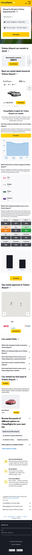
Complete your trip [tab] (22, 439)
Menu (29, 1)
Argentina (19, 516)
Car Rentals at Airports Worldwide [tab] (12, 435)
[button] (17, 12)
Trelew (24, 516)
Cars (5, 516)
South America (11, 516)
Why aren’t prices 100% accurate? (13, 509)
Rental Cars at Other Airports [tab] (11, 431)
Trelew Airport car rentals (9, 448)
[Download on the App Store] (19, 550)
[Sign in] (26, 3)
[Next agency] (27, 314)
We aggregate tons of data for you (13, 506)
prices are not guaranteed (12, 498)
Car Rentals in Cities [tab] (8, 439)
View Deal (16, 412)
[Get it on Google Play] (12, 550)
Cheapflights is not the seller (11, 503)
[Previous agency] (4, 314)
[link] (13, 64)
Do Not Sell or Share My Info (16, 541)
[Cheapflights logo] (6, 3)
